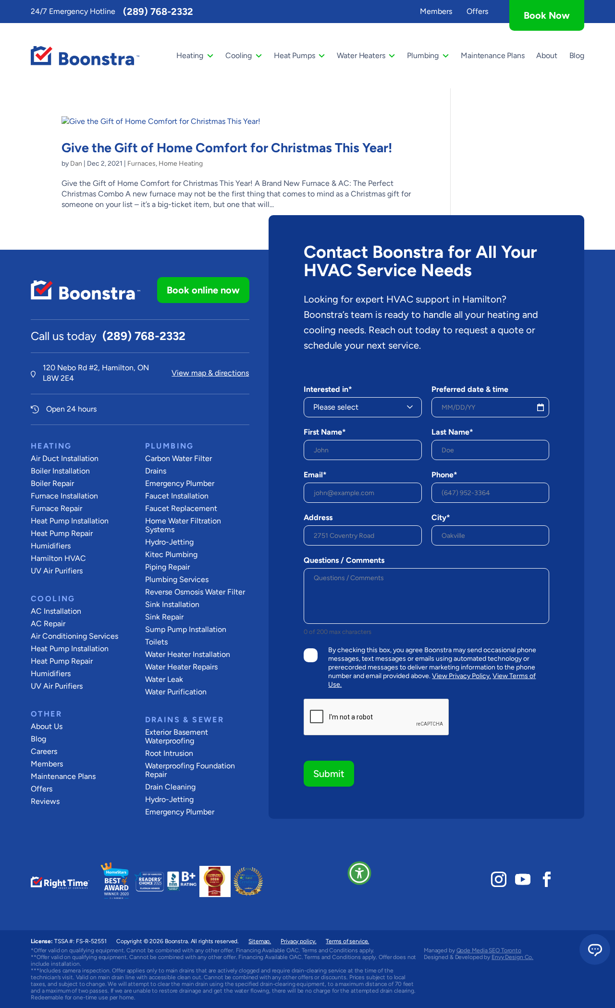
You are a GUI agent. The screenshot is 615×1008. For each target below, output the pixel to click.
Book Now (547, 15)
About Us (46, 726)
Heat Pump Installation (70, 520)
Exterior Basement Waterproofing (176, 736)
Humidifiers (51, 545)
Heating (189, 55)
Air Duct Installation (64, 458)
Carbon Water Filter (178, 458)
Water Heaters (361, 55)
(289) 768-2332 (158, 11)
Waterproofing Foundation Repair (190, 770)
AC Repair (48, 623)
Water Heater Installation (187, 654)
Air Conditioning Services (74, 636)
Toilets (156, 641)
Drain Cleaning (170, 786)
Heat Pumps (294, 55)
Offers (477, 11)
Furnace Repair (56, 508)
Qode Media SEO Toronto (488, 950)
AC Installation (56, 611)
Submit (328, 773)
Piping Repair (167, 566)
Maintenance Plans (492, 55)
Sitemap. (259, 941)
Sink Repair (164, 616)
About (546, 55)
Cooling (238, 55)
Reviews (45, 801)
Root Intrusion (169, 753)
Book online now (203, 290)
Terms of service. (347, 941)
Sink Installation (172, 604)
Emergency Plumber (179, 483)
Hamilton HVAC (58, 558)
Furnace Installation (64, 495)
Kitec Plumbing (171, 554)
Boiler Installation (60, 470)
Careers (44, 751)
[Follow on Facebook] (546, 879)
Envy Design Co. (512, 957)
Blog (576, 55)
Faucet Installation (177, 495)
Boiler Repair (52, 483)
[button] (359, 873)
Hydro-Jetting (169, 542)
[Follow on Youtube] (522, 879)
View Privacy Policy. (461, 676)
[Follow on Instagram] (498, 879)
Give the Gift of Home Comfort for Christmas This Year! (227, 148)
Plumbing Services (177, 579)
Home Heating (181, 163)
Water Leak (164, 679)
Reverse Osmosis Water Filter (195, 591)
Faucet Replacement (181, 508)
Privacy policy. (298, 941)
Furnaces (141, 163)
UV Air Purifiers (57, 570)
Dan (76, 163)
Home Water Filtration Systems (183, 525)
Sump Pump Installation (185, 629)
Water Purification (176, 691)
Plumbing (423, 55)
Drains (155, 470)
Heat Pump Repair (62, 533)
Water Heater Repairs (181, 666)
